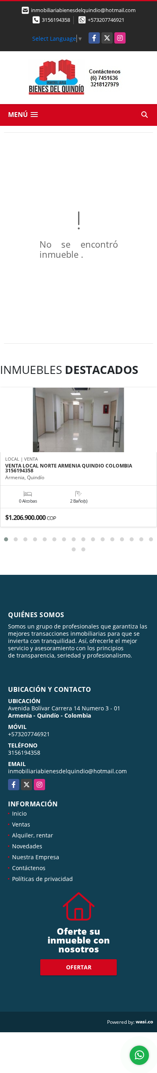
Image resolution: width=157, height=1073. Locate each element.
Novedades (27, 846)
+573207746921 (106, 19)
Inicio (19, 813)
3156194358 (56, 19)
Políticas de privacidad (42, 879)
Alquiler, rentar (32, 835)
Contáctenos (28, 868)
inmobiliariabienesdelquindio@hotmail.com (67, 771)
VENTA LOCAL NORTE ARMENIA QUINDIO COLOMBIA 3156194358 (68, 468)
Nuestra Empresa (35, 857)
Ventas (21, 824)
